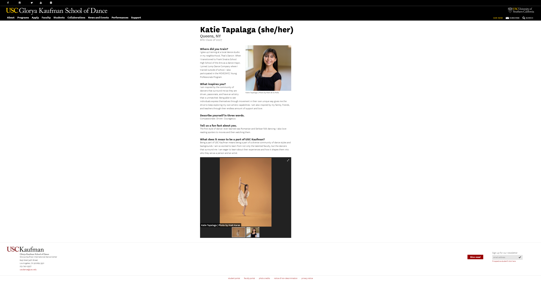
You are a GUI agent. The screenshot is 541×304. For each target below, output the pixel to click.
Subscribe (515, 18)
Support (136, 17)
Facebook (11, 2)
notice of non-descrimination (285, 278)
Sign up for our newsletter (505, 253)
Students (59, 17)
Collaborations (76, 17)
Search (529, 18)
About (11, 17)
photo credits (264, 278)
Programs (23, 17)
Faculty (46, 17)
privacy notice (307, 278)
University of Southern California (522, 10)
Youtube (44, 2)
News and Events (98, 17)
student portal (234, 278)
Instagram (23, 2)
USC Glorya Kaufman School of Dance (56, 11)
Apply (35, 17)
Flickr (52, 2)
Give (498, 18)
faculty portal (249, 278)
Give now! (475, 257)
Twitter (33, 2)
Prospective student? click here (504, 261)
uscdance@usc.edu (28, 269)
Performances (120, 17)
